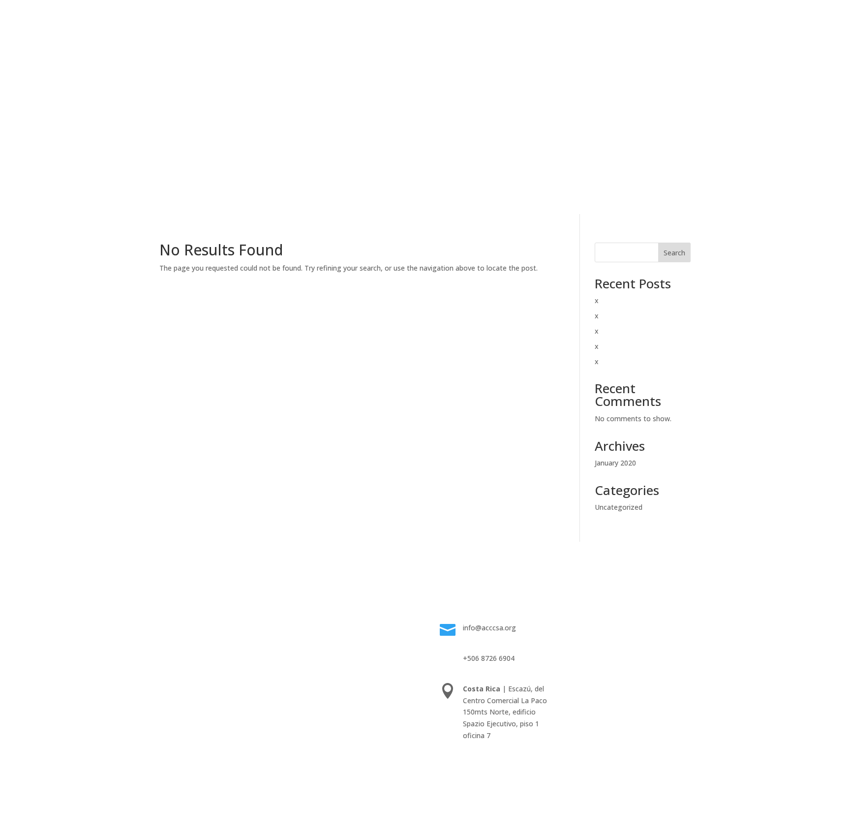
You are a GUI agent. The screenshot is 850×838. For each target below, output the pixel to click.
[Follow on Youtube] (666, 640)
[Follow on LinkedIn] (627, 640)
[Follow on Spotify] (587, 659)
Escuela (327, 69)
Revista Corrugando (474, 69)
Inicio (254, 69)
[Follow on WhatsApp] (646, 640)
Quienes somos (325, 627)
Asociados (414, 69)
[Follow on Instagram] (607, 640)
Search (674, 252)
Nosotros (288, 69)
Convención (369, 69)
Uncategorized (618, 507)
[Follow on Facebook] (587, 640)
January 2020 (615, 462)
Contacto (542, 144)
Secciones (316, 651)
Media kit (314, 639)
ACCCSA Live (537, 69)
